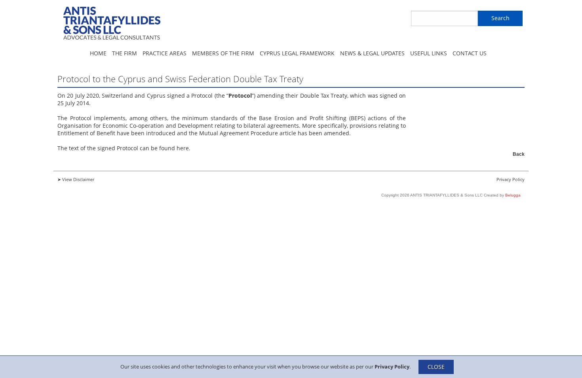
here (183, 148)
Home (98, 53)
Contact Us (470, 53)
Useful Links (428, 53)
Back (519, 154)
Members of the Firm (223, 53)
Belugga (513, 195)
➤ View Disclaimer (75, 179)
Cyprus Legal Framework (297, 53)
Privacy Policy (392, 366)
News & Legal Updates (372, 53)
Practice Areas (164, 53)
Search (500, 18)
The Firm (124, 53)
